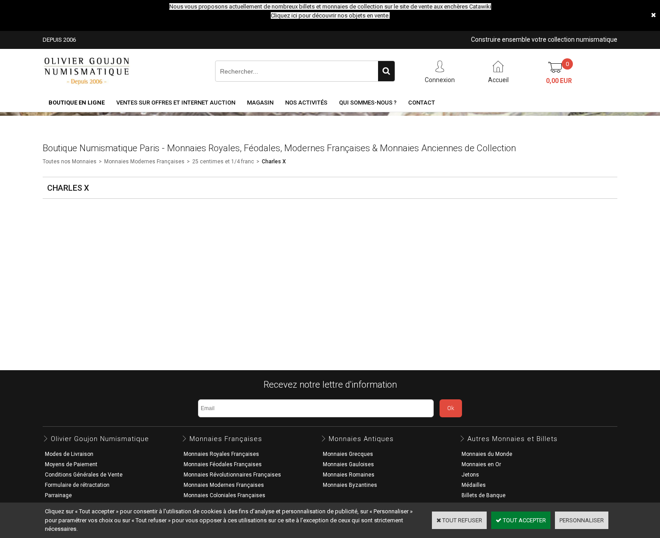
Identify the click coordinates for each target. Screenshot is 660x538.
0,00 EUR (559, 80)
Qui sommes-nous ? (367, 102)
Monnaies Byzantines (350, 485)
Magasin (260, 102)
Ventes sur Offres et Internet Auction (175, 102)
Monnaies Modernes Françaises (144, 161)
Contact (421, 102)
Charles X (274, 161)
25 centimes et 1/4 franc (223, 161)
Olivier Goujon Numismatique (100, 439)
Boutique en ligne (76, 102)
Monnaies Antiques (361, 439)
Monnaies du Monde (487, 454)
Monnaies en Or (481, 464)
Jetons (470, 475)
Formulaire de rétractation (77, 485)
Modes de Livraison (69, 454)
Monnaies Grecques (348, 454)
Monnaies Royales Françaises (221, 454)
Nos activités (306, 102)
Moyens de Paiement (71, 464)
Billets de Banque (484, 495)
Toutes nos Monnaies (70, 161)
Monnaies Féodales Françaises (223, 464)
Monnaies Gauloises (348, 464)
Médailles (474, 485)
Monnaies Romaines (348, 475)
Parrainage (58, 495)
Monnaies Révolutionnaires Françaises (232, 475)
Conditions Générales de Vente (84, 475)
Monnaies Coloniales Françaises (224, 495)
